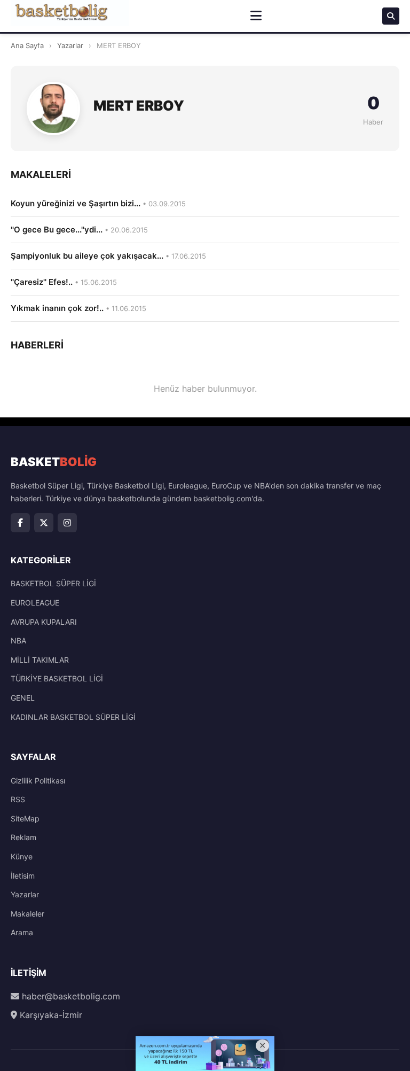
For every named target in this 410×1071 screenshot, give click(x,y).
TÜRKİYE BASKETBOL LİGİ (57, 678)
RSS (18, 799)
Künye (22, 856)
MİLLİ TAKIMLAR (40, 659)
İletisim (23, 875)
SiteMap (25, 818)
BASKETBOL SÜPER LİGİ (53, 583)
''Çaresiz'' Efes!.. (64, 282)
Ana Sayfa (27, 45)
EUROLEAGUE (35, 602)
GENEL (23, 697)
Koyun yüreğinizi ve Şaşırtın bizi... (98, 203)
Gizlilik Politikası (38, 780)
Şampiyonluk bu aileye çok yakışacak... (108, 256)
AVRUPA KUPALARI (44, 621)
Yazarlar (70, 45)
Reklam (23, 837)
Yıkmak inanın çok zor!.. (78, 308)
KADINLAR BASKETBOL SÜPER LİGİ (73, 716)
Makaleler (27, 913)
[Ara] (390, 16)
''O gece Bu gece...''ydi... (79, 229)
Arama (22, 932)
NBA (18, 640)
